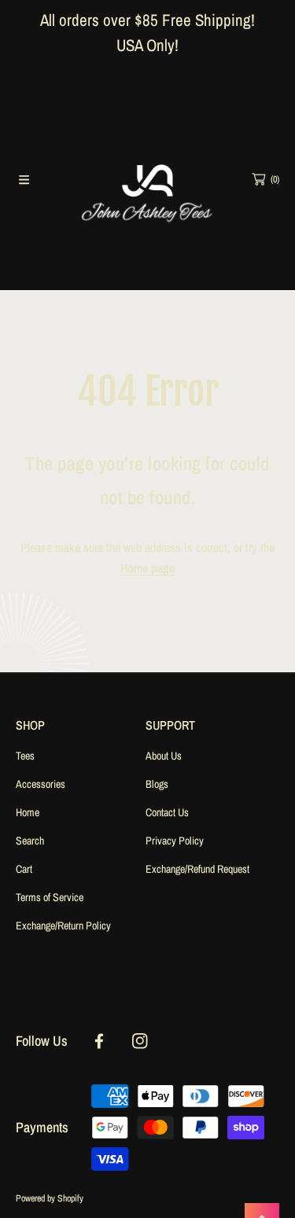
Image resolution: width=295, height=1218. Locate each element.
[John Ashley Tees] (148, 179)
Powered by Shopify (49, 1198)
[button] (23, 179)
